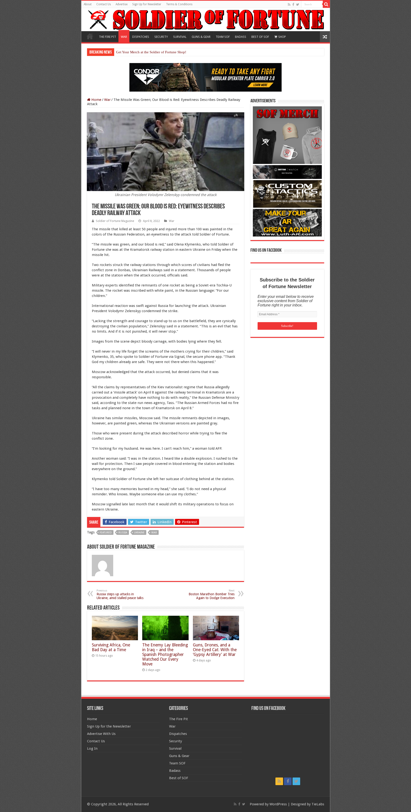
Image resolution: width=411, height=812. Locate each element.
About (88, 4)
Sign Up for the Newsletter (109, 726)
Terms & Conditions (179, 4)
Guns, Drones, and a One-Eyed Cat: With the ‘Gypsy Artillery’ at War (215, 650)
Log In (92, 748)
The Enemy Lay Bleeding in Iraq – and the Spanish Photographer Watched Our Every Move (165, 654)
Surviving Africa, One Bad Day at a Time (111, 647)
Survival (175, 748)
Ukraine (139, 532)
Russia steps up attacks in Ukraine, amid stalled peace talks (120, 594)
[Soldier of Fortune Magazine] (205, 19)
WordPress (278, 804)
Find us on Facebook (266, 250)
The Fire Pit (178, 719)
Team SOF (177, 763)
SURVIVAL (179, 37)
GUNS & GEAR (201, 37)
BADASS (240, 37)
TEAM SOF (223, 37)
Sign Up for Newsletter (146, 4)
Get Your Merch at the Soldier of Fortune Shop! (151, 52)
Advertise (121, 4)
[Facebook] (293, 4)
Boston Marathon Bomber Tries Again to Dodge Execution (212, 594)
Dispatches (178, 734)
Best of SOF (178, 778)
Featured (106, 532)
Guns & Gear (179, 756)
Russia (122, 532)
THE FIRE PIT (107, 37)
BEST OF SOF (260, 37)
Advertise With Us (101, 734)
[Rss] (289, 4)
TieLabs (318, 804)
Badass (175, 770)
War (107, 100)
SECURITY (161, 37)
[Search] (326, 4)
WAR (124, 37)
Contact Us (103, 4)
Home (90, 36)
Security (175, 741)
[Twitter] (298, 4)
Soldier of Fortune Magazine (115, 221)
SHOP (282, 37)
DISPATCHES (140, 37)
